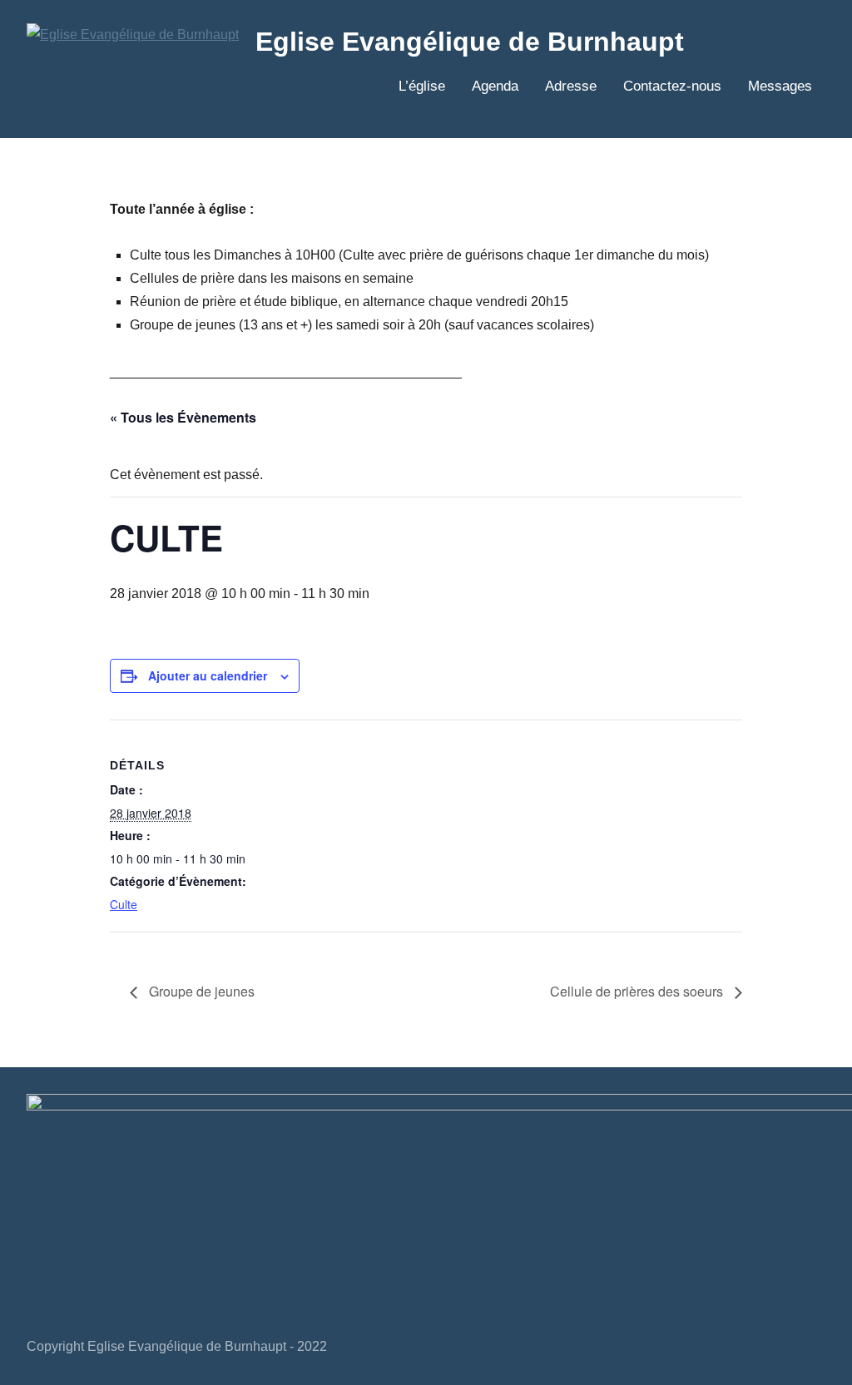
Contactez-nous (672, 86)
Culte (123, 904)
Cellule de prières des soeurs (638, 991)
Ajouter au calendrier (207, 675)
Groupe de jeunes (200, 991)
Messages (780, 86)
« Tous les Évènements (183, 417)
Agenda (495, 86)
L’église (422, 86)
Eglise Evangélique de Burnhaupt (469, 42)
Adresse (571, 86)
